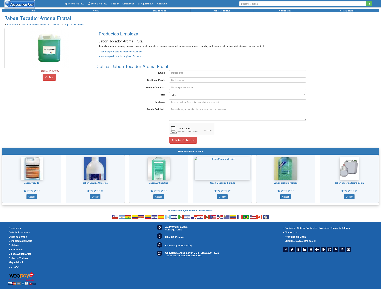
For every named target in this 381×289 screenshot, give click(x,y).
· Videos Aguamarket (19, 254)
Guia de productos (30, 24)
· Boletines (13, 245)
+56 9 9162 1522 (98, 3)
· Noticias (323, 228)
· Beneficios (14, 228)
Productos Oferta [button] (284, 10)
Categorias (128, 3)
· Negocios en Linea (294, 237)
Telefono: (160, 102)
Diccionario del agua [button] (221, 10)
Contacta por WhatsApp (178, 245)
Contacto (162, 3)
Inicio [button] (33, 10)
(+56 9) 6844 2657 (175, 237)
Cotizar (115, 3)
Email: (161, 72)
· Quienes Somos (17, 237)
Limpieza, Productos (74, 24)
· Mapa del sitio (15, 262)
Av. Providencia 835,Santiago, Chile (176, 228)
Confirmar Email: (156, 80)
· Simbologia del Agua (19, 241)
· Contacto (289, 228)
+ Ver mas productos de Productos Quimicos (121, 51)
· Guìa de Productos (18, 232)
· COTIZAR (13, 266)
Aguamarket (12, 24)
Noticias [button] (96, 10)
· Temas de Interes (339, 228)
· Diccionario (290, 232)
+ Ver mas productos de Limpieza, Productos (121, 56)
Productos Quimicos (51, 24)
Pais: (162, 94)
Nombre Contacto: (155, 87)
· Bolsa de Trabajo (17, 258)
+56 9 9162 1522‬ (75, 3)
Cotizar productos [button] (347, 10)
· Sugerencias (15, 249)
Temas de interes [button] (159, 10)
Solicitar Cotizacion (183, 140)
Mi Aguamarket (145, 3)
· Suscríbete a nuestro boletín (299, 241)
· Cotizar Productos (306, 228)
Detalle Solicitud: (156, 109)
